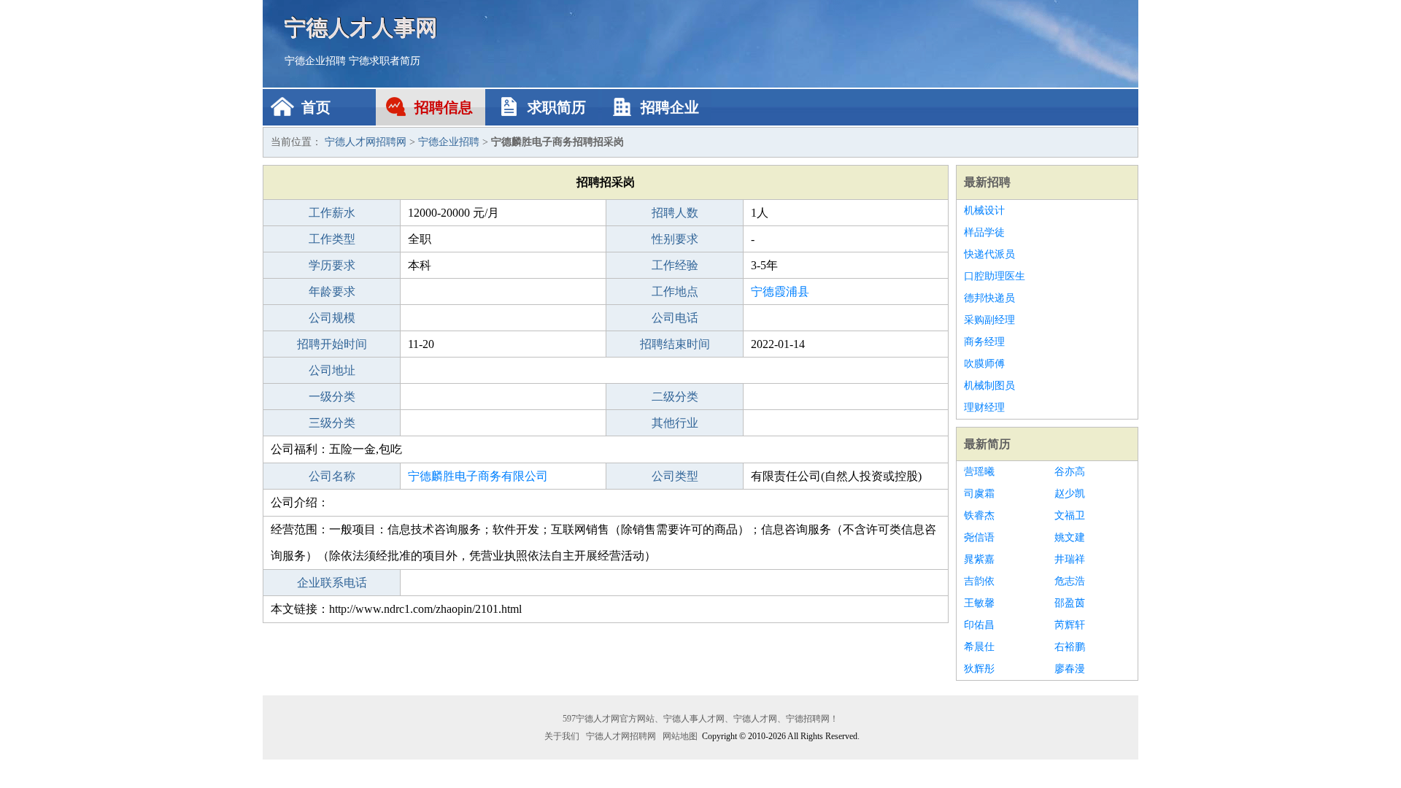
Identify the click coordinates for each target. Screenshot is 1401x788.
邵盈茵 (1069, 603)
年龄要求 (332, 291)
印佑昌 (979, 624)
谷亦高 (1069, 471)
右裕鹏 (1069, 646)
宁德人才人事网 (361, 27)
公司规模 (332, 318)
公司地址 (332, 370)
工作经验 (675, 265)
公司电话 (675, 318)
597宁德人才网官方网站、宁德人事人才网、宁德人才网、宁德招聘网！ (700, 719)
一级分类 (332, 396)
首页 (316, 107)
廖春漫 (1069, 668)
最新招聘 (987, 182)
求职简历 (557, 107)
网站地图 (680, 736)
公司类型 (675, 476)
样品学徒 (984, 232)
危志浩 (1069, 581)
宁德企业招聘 (315, 60)
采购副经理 (989, 319)
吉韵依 (979, 581)
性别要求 (675, 239)
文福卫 (1069, 515)
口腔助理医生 (994, 276)
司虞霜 (979, 493)
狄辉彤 (979, 668)
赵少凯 (1069, 493)
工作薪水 (332, 212)
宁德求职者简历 (384, 60)
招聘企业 (670, 107)
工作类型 (332, 239)
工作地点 (675, 291)
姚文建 (1069, 537)
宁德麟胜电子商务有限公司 (478, 476)
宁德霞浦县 (780, 291)
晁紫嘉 (979, 559)
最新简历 (987, 444)
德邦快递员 (989, 298)
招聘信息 (443, 107)
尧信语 (979, 537)
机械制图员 (989, 385)
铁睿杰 (979, 515)
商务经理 (984, 341)
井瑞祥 (1069, 559)
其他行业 (675, 423)
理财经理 (984, 407)
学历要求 (332, 265)
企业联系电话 (332, 582)
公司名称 (332, 476)
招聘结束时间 (675, 344)
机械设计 (984, 210)
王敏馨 (979, 603)
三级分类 (332, 423)
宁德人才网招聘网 (365, 141)
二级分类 (675, 396)
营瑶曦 (979, 471)
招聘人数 (675, 212)
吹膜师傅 (984, 363)
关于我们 (561, 736)
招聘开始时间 (332, 344)
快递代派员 (989, 254)
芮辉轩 (1069, 624)
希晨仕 (979, 646)
